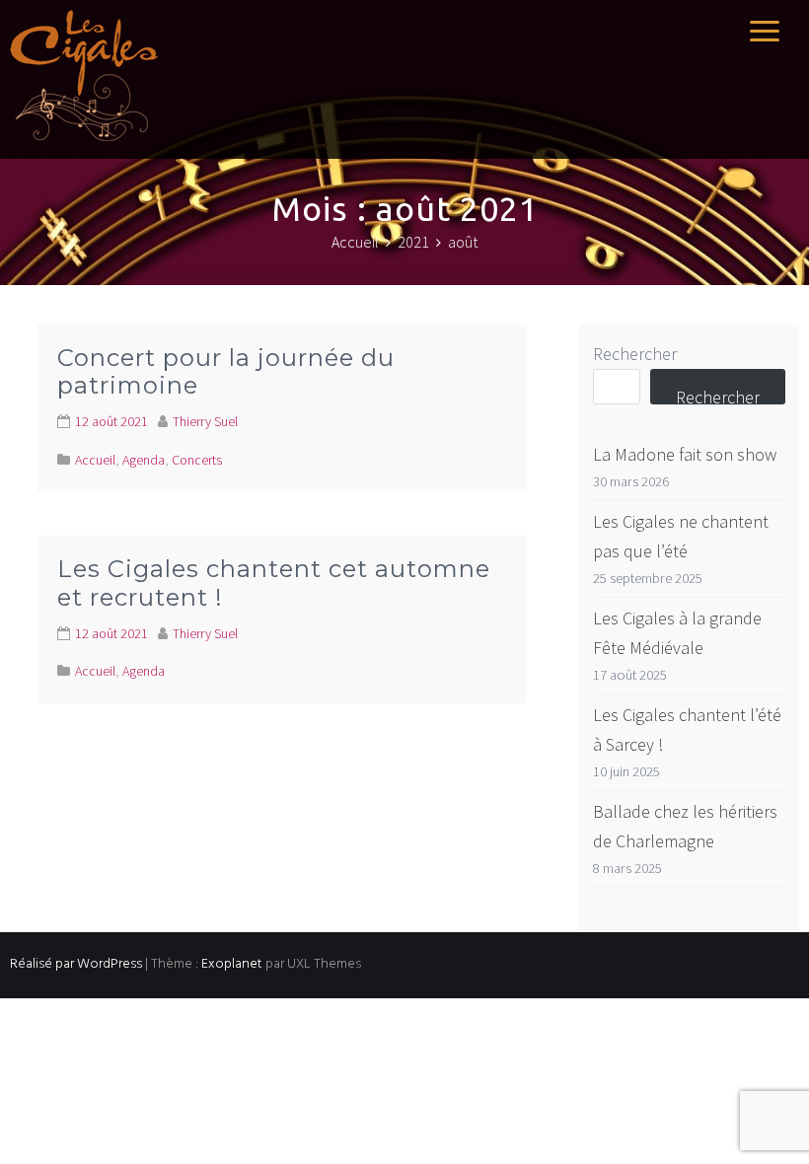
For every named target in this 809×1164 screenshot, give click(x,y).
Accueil (95, 460)
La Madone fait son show (684, 454)
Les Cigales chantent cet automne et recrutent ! (273, 583)
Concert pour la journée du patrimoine (226, 371)
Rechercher (635, 353)
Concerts (197, 460)
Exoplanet (231, 964)
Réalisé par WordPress (76, 964)
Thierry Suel (205, 421)
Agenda (143, 460)
